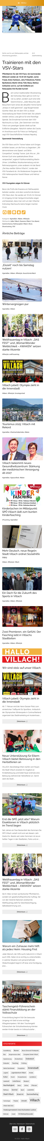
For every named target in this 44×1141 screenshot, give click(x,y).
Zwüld (13, 1114)
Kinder (31, 1073)
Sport (22, 1090)
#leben (20, 219)
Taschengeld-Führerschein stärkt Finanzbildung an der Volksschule (18, 1009)
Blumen (16, 1050)
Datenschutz (30, 1124)
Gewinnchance (7, 224)
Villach (17, 562)
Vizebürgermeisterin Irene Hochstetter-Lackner (19, 1110)
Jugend (5, 1073)
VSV (13, 226)
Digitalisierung (7, 1059)
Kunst (13, 1077)
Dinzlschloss (18, 1059)
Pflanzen (34, 1085)
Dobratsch (30, 1059)
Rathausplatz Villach (20, 224)
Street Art (20, 1094)
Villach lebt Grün (8, 1105)
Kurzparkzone (22, 1077)
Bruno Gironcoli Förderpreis (30, 1050)
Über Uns (12, 1124)
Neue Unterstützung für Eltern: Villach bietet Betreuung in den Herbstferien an (21, 759)
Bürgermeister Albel (14, 1054)
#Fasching (6, 520)
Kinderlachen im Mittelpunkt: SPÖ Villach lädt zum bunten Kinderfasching (19, 512)
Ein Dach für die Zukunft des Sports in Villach (19, 594)
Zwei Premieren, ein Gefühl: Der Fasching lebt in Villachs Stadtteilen (21, 635)
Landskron (33, 1077)
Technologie (6, 1101)
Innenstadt (33, 1068)
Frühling (24, 1063)
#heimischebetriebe (17, 432)
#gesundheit (14, 478)
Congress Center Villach (30, 1054)
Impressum (21, 1124)
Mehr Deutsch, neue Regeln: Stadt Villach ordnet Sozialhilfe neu (21, 554)
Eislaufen (6, 1063)
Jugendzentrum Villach (18, 1073)
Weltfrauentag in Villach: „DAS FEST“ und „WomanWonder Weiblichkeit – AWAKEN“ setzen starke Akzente (21, 344)
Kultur (5, 1077)
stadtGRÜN (30, 1090)
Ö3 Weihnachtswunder (25, 1114)
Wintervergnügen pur (15, 304)
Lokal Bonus (16, 1081)
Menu (23, 3)
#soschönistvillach (29, 273)
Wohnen (5, 1114)
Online (26, 1085)
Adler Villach (14, 221)
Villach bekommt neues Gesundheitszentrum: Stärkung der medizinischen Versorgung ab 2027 (21, 467)
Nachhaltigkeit (8, 1085)
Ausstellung (7, 1050)
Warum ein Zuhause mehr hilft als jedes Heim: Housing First (20, 947)
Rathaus (5, 1090)
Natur (19, 1085)
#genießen (13, 219)
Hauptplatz (21, 1068)
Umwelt (24, 1101)
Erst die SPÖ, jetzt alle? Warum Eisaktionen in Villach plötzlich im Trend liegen (20, 822)
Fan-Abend (35, 221)
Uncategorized (20, 393)
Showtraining (7, 226)
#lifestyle (26, 219)
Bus (4, 1054)
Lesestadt (6, 1081)
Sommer (15, 1090)
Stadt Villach (8, 1094)
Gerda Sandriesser (8, 1068)
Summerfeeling (32, 1094)
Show (30, 224)
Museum (26, 1081)
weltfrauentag (14, 354)
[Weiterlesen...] (26, 722)
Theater (15, 1101)
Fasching (15, 1063)
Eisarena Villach (25, 221)
